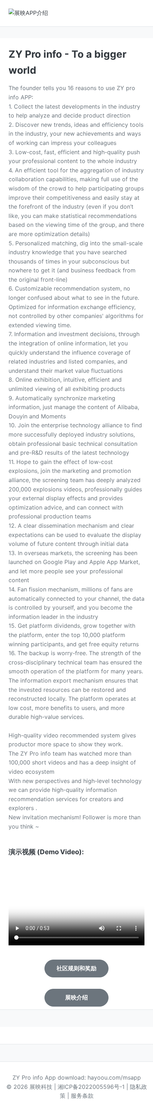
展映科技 (41, 1086)
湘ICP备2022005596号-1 (91, 1086)
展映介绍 (76, 997)
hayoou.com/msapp (114, 1077)
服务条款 (82, 1095)
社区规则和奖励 (76, 968)
